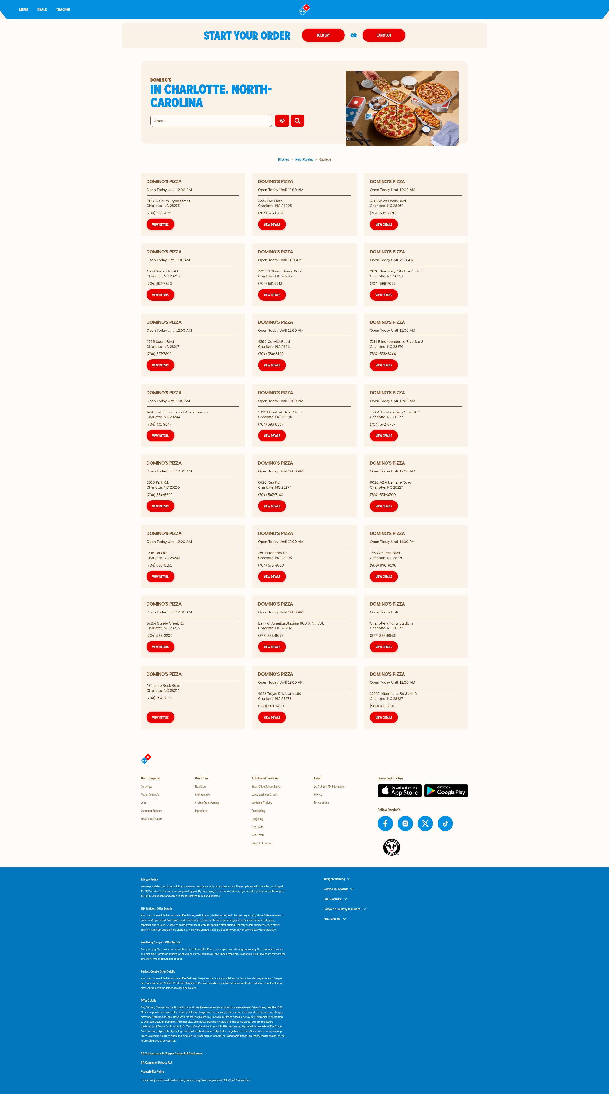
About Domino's (150, 794)
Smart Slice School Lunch (266, 786)
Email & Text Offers (151, 819)
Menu (23, 9)
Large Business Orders (265, 794)
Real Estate (258, 835)
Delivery (323, 35)
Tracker (63, 9)
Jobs (143, 802)
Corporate (146, 786)
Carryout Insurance (262, 843)
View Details (160, 224)
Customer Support (151, 810)
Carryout (384, 35)
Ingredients (201, 810)
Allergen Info (202, 794)
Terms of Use (321, 802)
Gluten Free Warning (207, 802)
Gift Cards (257, 827)
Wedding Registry (262, 802)
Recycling (257, 819)
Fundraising (258, 810)
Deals (42, 9)
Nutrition (200, 786)
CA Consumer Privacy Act (156, 1062)
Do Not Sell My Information (329, 786)
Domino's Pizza (164, 181)
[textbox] (213, 1080)
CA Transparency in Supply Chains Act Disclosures (171, 1053)
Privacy (318, 794)
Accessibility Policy (152, 1071)
